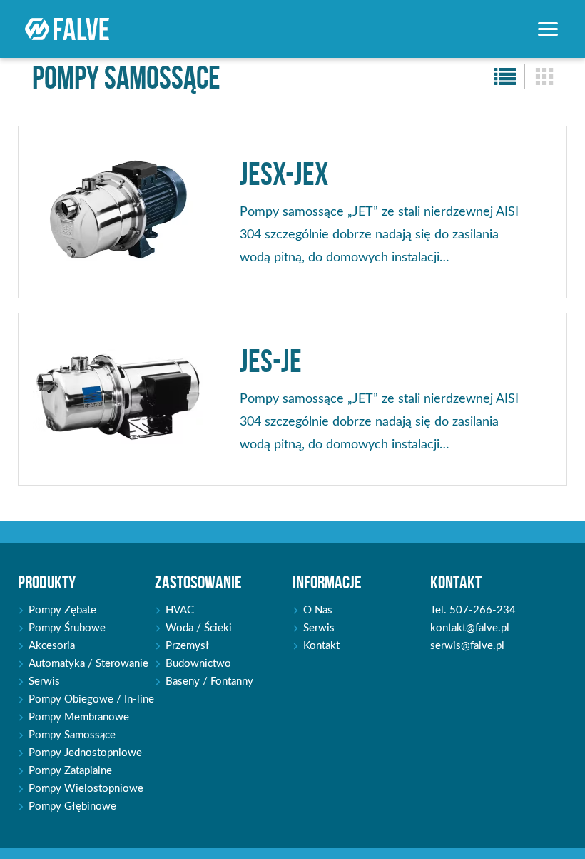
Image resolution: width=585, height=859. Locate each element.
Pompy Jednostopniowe (85, 753)
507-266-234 (482, 610)
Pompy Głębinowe (72, 806)
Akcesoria (52, 646)
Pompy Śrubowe (67, 628)
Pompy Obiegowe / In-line (91, 699)
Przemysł (187, 646)
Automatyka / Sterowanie (88, 663)
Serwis (44, 681)
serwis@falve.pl (467, 646)
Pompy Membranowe (79, 717)
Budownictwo (198, 663)
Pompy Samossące (72, 735)
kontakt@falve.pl (469, 628)
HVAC (180, 610)
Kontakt (321, 646)
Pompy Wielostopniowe (86, 788)
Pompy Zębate (62, 610)
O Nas (317, 610)
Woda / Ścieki (199, 628)
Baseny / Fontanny (209, 681)
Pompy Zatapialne (70, 770)
